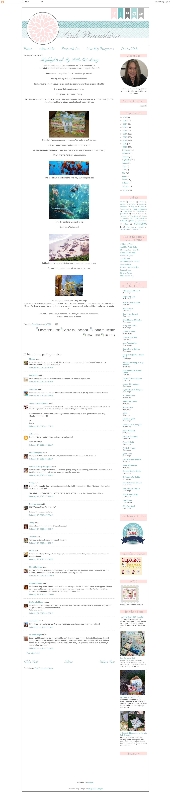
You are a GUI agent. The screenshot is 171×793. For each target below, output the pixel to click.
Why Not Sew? (129, 506)
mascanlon (34, 621)
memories (123, 216)
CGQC (122, 204)
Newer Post (107, 662)
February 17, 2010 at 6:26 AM (41, 445)
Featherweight (124, 209)
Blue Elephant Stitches (132, 320)
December (126, 150)
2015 (125, 131)
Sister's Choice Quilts (132, 471)
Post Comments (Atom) (44, 668)
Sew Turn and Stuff (127, 658)
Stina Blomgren (35, 567)
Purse (125, 218)
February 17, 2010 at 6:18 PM (41, 543)
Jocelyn (32, 537)
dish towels (141, 204)
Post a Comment (33, 653)
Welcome (135, 229)
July (124, 166)
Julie (31, 434)
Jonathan (33, 389)
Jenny (31, 523)
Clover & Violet (129, 332)
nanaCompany (129, 430)
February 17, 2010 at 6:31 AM (41, 459)
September (126, 160)
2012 (125, 141)
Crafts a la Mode (36, 602)
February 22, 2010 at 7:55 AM (41, 648)
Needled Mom (35, 504)
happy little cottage (131, 384)
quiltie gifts (123, 221)
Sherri (31, 551)
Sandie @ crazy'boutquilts (40, 467)
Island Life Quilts (126, 256)
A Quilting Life (129, 297)
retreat (126, 224)
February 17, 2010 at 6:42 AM (41, 475)
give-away (140, 211)
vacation (141, 227)
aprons (122, 202)
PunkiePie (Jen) (36, 452)
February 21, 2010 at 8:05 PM (41, 613)
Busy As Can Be (129, 326)
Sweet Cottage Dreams (38, 403)
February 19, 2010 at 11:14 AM (41, 595)
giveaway (124, 214)
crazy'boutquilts (130, 343)
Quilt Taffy (127, 454)
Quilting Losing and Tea (129, 267)
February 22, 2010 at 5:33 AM (41, 627)
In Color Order (129, 396)
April (124, 176)
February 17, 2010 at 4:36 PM (41, 529)
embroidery (123, 206)
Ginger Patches (35, 583)
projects (144, 216)
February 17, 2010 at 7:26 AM (41, 515)
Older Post (31, 662)
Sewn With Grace (130, 465)
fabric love (134, 206)
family (142, 206)
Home (28, 49)
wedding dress (125, 230)
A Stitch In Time (126, 244)
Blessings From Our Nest (130, 250)
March (125, 180)
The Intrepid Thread (131, 489)
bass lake (132, 202)
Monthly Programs (100, 49)
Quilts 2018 (129, 49)
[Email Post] (56, 324)
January (125, 186)
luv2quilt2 (33, 375)
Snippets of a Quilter (131, 477)
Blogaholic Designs (95, 789)
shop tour (130, 227)
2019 (125, 117)
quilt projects (140, 218)
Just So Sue (125, 258)
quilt (131, 218)
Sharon (32, 359)
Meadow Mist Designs (132, 425)
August (125, 163)
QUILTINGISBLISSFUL (132, 459)
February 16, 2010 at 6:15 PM (41, 368)
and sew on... (128, 308)
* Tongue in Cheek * (131, 291)
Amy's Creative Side (131, 302)
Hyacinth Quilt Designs (133, 390)
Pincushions (134, 216)
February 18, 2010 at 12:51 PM (41, 576)
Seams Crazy (125, 270)
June (124, 170)
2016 (125, 127)
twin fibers (127, 500)
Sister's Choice (126, 273)
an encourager (35, 635)
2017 (125, 124)
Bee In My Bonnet (130, 314)
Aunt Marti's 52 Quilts (128, 247)
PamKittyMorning (130, 436)
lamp (133, 214)
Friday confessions (139, 209)
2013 (125, 137)
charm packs (131, 204)
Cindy (31, 483)
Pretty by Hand (129, 448)
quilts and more (142, 221)
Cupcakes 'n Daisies (131, 349)
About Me (47, 49)
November (126, 153)
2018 (125, 121)
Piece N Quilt (128, 442)
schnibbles (140, 223)
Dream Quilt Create (128, 253)
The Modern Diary (130, 494)
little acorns (128, 407)
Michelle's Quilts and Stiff (130, 261)
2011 (125, 144)
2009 (125, 190)
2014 (125, 134)
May (124, 173)
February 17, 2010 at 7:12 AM (41, 496)
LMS (125, 413)
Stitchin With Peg (127, 276)
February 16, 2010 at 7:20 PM (41, 426)
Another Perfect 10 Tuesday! (132, 617)
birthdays (141, 202)
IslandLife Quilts (130, 401)
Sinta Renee (37, 324)
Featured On (71, 49)
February (126, 183)
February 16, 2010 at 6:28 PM (41, 396)
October (125, 157)
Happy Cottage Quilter (132, 378)
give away (128, 211)
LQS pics (141, 214)
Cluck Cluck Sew (130, 337)
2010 (125, 147)
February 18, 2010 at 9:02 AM (41, 559)
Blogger (90, 782)
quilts (132, 221)
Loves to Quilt (129, 419)
